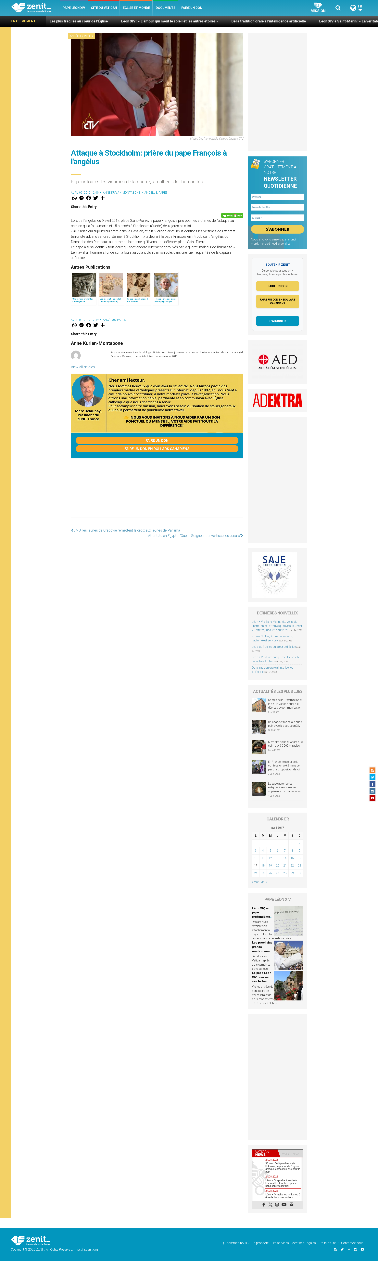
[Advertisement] (157, 492)
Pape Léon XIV (74, 8)
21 (284, 865)
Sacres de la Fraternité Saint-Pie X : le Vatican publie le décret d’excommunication (285, 703)
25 (263, 873)
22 (292, 865)
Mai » (263, 881)
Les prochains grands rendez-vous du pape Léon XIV (262, 951)
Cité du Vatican (104, 8)
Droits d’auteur (328, 1243)
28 (284, 873)
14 (284, 858)
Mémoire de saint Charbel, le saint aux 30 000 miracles (285, 743)
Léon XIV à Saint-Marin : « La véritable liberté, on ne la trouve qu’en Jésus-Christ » (303, 21)
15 (292, 858)
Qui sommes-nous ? (235, 1243)
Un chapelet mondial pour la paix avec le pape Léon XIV (285, 723)
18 (263, 865)
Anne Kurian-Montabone (121, 192)
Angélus (76, 36)
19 (270, 865)
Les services (280, 1243)
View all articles (83, 367)
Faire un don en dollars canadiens (157, 449)
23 (299, 865)
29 (292, 873)
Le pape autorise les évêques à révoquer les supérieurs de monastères (284, 787)
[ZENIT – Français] (35, 8)
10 (255, 858)
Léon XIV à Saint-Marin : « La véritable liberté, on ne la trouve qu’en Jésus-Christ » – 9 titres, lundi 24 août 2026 (277, 626)
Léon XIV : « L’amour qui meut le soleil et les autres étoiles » (87, 21)
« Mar (255, 881)
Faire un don (191, 8)
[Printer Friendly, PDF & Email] (232, 215)
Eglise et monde (136, 8)
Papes (88, 36)
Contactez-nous (352, 1243)
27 (277, 873)
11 (263, 858)
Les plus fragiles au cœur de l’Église (274, 646)
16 (299, 858)
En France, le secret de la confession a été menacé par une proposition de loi (284, 765)
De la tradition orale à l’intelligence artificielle (186, 21)
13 (277, 858)
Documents (165, 8)
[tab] (265, 1153)
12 (270, 858)
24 (255, 873)
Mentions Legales (304, 1243)
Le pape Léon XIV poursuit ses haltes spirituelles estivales (261, 981)
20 (277, 865)
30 (299, 873)
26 (270, 873)
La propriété (260, 1243)
